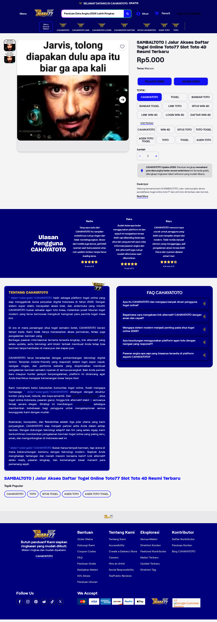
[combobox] (93, 13)
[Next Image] (122, 99)
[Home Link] (44, 13)
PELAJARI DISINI (154, 81)
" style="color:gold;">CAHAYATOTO (30, 297)
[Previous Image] (23, 99)
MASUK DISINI (191, 81)
